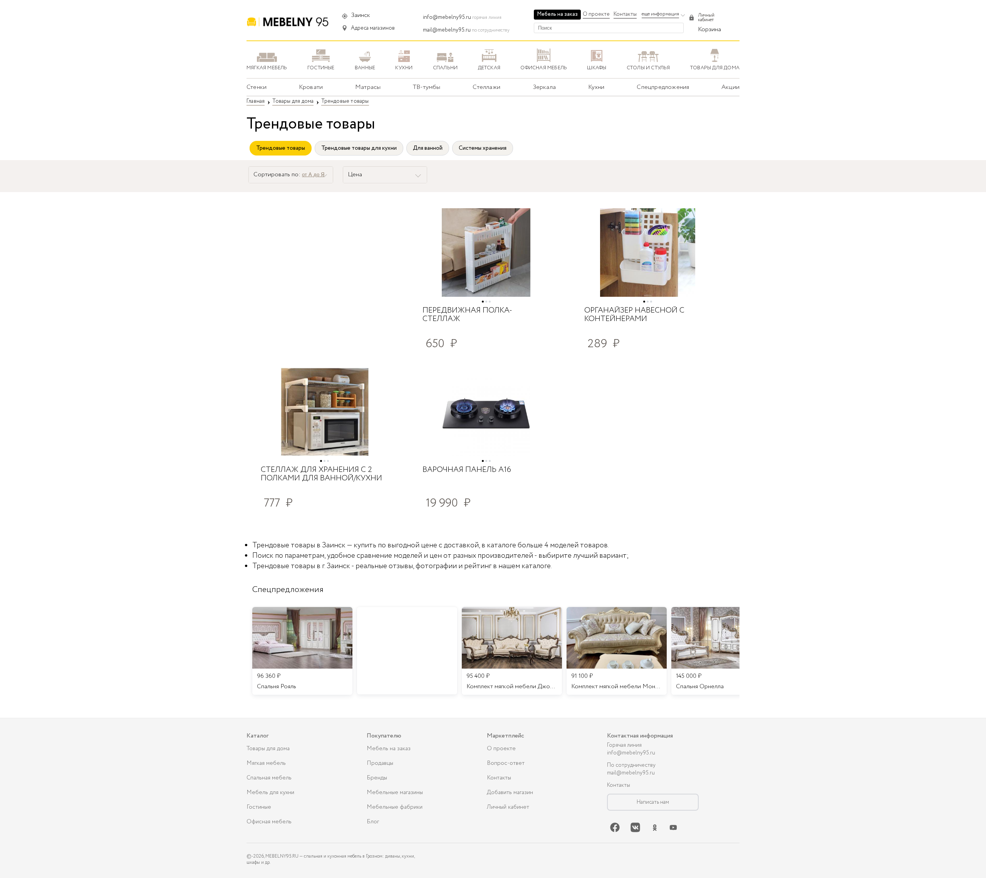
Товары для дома (268, 748)
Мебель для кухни (270, 792)
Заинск (360, 15)
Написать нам (653, 802)
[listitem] (302, 651)
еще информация (660, 14)
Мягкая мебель (266, 763)
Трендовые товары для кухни (359, 148)
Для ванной (428, 148)
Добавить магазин (510, 792)
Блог (373, 822)
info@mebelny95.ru (447, 17)
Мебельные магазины (395, 792)
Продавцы (380, 763)
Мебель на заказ (557, 14)
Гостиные (258, 807)
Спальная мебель (269, 778)
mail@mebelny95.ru (447, 30)
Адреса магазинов (373, 28)
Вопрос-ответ (506, 763)
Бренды (377, 778)
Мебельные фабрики (395, 807)
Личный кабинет (508, 807)
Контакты (625, 14)
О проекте (596, 14)
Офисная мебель (269, 822)
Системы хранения (482, 148)
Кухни (596, 87)
